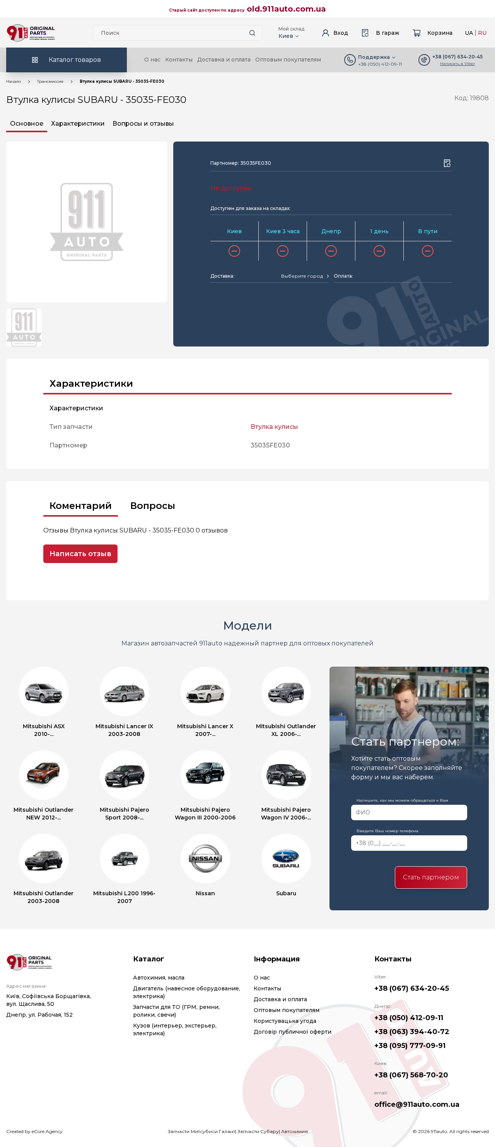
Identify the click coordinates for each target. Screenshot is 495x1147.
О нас (152, 59)
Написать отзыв (80, 554)
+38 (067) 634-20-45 (411, 988)
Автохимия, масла (158, 977)
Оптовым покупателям (288, 59)
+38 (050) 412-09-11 (380, 64)
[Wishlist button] (447, 163)
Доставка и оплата (224, 59)
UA (469, 32)
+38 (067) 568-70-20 (411, 1075)
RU (482, 32)
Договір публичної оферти (292, 1031)
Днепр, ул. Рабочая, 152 (39, 1014)
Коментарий (81, 505)
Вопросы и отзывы (143, 123)
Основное (26, 123)
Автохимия (294, 1131)
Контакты (179, 59)
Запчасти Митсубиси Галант (201, 1131)
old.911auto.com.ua (286, 9)
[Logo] (31, 32)
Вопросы (152, 505)
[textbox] (302, 276)
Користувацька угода (285, 1020)
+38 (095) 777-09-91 (410, 1045)
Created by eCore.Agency (34, 1131)
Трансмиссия (50, 81)
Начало (13, 81)
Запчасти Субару (258, 1131)
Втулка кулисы (274, 426)
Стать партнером (431, 877)
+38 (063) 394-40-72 (411, 1032)
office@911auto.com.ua (416, 1104)
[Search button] (252, 33)
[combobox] (304, 276)
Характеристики (78, 123)
